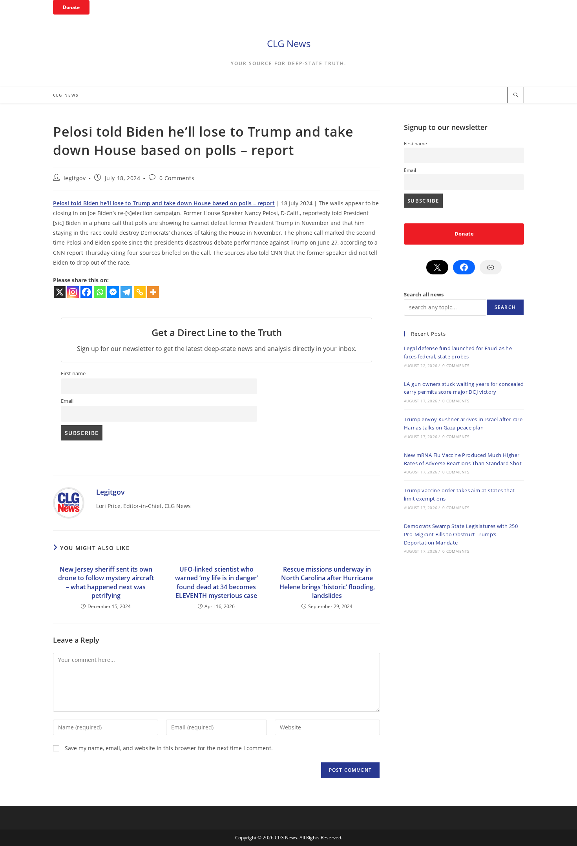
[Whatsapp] (100, 292)
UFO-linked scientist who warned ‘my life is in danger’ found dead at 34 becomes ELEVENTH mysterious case (216, 582)
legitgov (75, 178)
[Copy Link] (140, 292)
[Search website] (515, 95)
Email (67, 401)
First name (73, 373)
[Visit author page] (68, 502)
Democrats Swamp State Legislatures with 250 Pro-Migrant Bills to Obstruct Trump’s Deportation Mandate (461, 534)
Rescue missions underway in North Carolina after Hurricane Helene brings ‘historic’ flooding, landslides (327, 582)
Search (505, 307)
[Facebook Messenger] (113, 292)
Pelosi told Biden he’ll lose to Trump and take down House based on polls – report (164, 203)
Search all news (424, 294)
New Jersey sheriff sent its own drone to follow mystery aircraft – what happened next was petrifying (106, 582)
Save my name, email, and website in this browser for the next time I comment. (169, 748)
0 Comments (177, 178)
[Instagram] (73, 292)
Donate (71, 7)
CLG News (288, 43)
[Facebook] (86, 292)
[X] (60, 292)
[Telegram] (126, 292)
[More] (153, 292)
